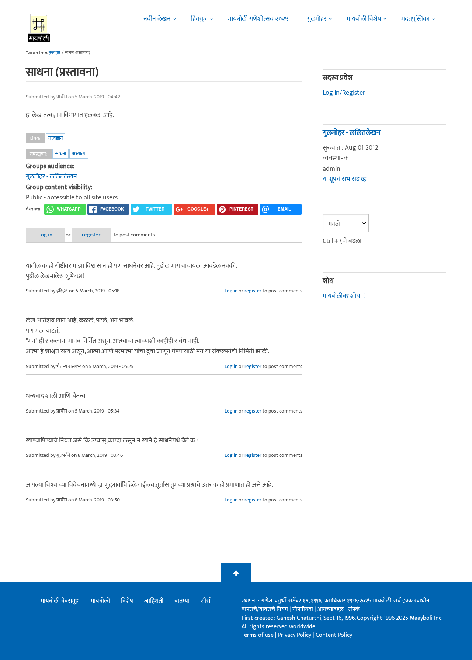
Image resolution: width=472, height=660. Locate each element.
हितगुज (199, 18)
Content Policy (334, 635)
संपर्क (354, 609)
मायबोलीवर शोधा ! (344, 296)
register (91, 234)
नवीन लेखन (157, 18)
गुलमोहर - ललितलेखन (51, 176)
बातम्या (182, 601)
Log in (45, 234)
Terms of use (258, 635)
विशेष (127, 601)
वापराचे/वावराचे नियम (265, 609)
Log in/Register (344, 92)
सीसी (206, 601)
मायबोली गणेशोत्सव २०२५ (258, 18)
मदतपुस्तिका (415, 18)
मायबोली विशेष (364, 18)
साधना (60, 153)
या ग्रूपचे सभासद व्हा (345, 179)
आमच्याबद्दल (331, 609)
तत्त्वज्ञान (55, 138)
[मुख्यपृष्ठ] (39, 27)
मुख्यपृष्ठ (54, 52)
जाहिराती (153, 601)
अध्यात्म (79, 153)
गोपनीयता (303, 609)
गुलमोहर (316, 18)
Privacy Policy (295, 635)
